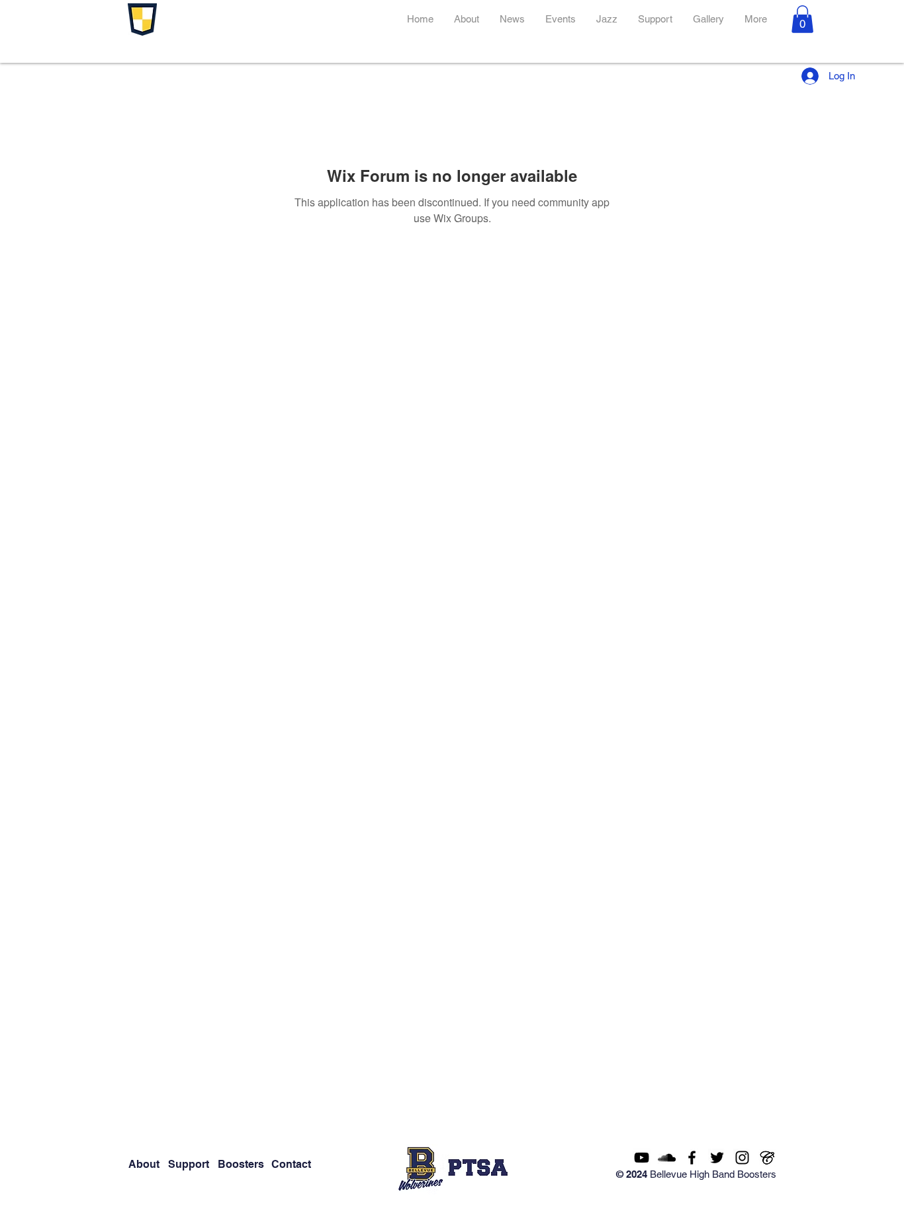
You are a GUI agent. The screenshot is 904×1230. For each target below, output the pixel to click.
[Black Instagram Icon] (742, 1158)
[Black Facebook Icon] (692, 1158)
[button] (802, 19)
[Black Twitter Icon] (717, 1158)
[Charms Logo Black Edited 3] (767, 1158)
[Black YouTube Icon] (642, 1158)
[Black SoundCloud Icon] (667, 1158)
